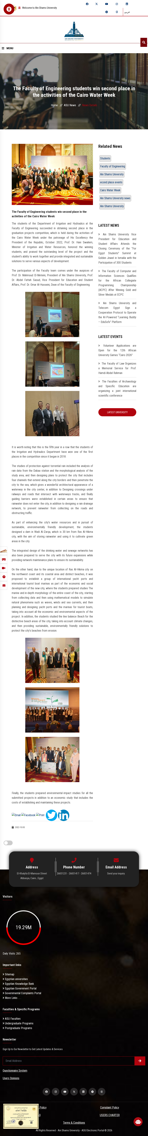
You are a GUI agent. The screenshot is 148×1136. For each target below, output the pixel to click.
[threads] (117, 12)
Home (54, 105)
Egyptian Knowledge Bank (19, 983)
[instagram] (117, 4)
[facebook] (87, 4)
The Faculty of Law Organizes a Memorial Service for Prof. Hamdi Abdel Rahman (117, 368)
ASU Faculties (12, 1018)
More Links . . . (12, 998)
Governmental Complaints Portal (22, 993)
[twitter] (97, 4)
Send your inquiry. (116, 873)
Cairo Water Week (110, 190)
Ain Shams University (112, 174)
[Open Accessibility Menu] (9, 9)
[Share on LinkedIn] (63, 815)
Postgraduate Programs (18, 1028)
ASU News (70, 105)
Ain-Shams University (112, 206)
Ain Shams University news (115, 198)
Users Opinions (11, 1078)
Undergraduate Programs (18, 1023)
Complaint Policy (109, 1107)
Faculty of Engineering (112, 166)
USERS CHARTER (110, 1115)
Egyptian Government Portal (20, 988)
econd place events (111, 182)
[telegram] (107, 12)
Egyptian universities (16, 979)
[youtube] (107, 4)
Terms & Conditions (74, 1122)
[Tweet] (51, 815)
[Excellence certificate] (21, 1116)
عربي (127, 11)
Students (105, 158)
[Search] (143, 42)
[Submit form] (139, 1060)
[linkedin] (127, 4)
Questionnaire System (15, 1070)
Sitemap (9, 974)
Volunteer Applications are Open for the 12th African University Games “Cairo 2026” (117, 350)
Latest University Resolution (117, 413)
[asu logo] (74, 29)
